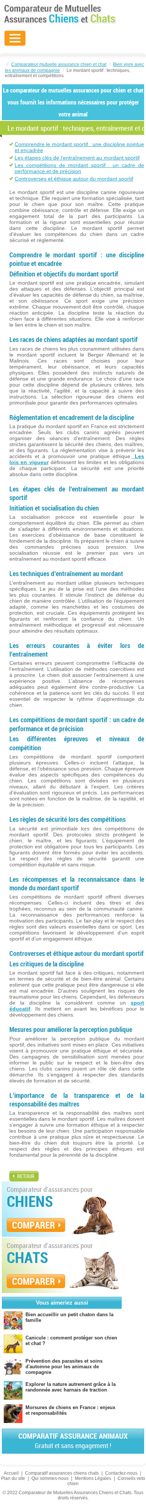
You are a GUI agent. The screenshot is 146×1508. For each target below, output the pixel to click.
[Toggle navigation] (14, 38)
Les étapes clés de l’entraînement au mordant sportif (77, 158)
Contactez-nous (121, 1473)
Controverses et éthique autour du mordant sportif (74, 179)
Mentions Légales (93, 1478)
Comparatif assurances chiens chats (62, 1473)
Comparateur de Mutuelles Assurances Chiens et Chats (59, 14)
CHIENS (30, 1201)
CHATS (27, 1257)
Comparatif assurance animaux (73, 1440)
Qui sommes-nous (50, 1478)
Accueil (11, 1473)
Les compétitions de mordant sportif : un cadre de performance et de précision (79, 168)
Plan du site (13, 1478)
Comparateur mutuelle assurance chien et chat (58, 64)
